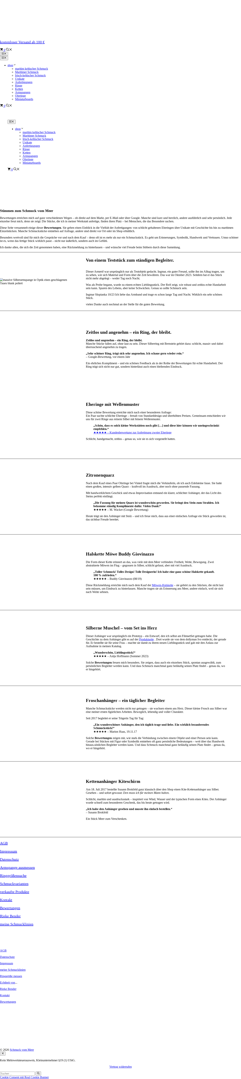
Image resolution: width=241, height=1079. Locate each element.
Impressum (8, 851)
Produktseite (146, 639)
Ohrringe (28, 159)
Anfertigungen (23, 82)
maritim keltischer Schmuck (31, 68)
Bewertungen (10, 908)
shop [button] (10, 65)
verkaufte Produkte (14, 892)
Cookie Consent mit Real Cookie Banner (24, 1077)
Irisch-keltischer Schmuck (30, 75)
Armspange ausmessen (17, 867)
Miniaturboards (32, 162)
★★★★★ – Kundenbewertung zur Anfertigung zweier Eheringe (132, 432)
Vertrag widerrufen (120, 1066)
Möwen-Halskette (162, 585)
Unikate (19, 78)
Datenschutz (9, 859)
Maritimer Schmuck (27, 72)
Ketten (19, 89)
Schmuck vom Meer (22, 1049)
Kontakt (6, 900)
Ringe (18, 85)
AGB (4, 843)
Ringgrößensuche (13, 875)
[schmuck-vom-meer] (29, 118)
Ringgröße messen (11, 976)
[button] (9, 50)
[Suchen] (38, 1073)
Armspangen (30, 156)
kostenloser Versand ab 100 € (22, 42)
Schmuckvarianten (14, 884)
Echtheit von (7, 982)
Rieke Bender (10, 916)
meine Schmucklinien (16, 924)
